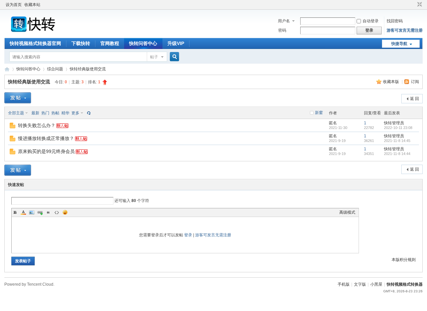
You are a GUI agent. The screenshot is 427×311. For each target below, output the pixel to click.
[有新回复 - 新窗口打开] (12, 127)
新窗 (319, 112)
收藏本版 (391, 81)
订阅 (415, 81)
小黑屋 (376, 284)
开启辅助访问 (413, 5)
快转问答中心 (143, 43)
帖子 (154, 57)
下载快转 (80, 43)
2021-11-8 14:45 (397, 141)
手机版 (344, 284)
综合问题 (55, 69)
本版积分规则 (404, 259)
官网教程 (109, 43)
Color (23, 212)
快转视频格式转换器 (405, 284)
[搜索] (173, 57)
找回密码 (395, 21)
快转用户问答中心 (7, 69)
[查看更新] (88, 113)
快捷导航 (399, 43)
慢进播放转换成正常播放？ (46, 138)
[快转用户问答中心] (44, 34)
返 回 (414, 98)
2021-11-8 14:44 (397, 154)
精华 (65, 113)
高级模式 (347, 212)
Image (31, 212)
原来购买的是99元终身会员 (46, 151)
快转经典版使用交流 (88, 69)
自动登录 (371, 21)
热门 (45, 113)
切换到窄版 (419, 5)
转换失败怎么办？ (36, 125)
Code (56, 212)
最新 (35, 113)
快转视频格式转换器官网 (35, 43)
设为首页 (14, 4)
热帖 (55, 113)
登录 (188, 235)
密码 (282, 30)
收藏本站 (32, 4)
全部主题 (16, 113)
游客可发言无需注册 (405, 30)
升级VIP (175, 43)
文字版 (360, 284)
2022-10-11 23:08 (398, 128)
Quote (48, 212)
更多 (75, 113)
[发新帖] (17, 97)
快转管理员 (394, 123)
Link (40, 212)
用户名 (284, 21)
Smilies (65, 212)
